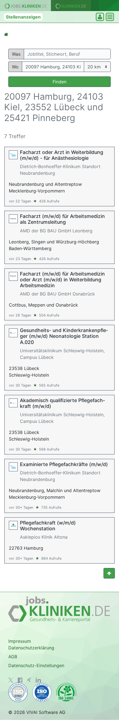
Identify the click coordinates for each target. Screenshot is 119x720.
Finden (59, 81)
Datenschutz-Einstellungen (36, 665)
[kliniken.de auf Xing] (29, 680)
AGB (12, 656)
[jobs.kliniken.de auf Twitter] (10, 680)
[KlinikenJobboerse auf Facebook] (20, 680)
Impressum (19, 641)
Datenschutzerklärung (31, 647)
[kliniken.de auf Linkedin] (38, 680)
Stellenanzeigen (23, 17)
